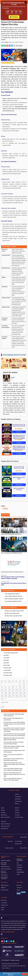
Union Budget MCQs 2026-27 (12, 593)
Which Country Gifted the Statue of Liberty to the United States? (13, 779)
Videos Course (4, 905)
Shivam (4, 42)
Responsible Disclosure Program (10, 963)
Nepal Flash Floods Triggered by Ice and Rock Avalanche (14, 751)
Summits (17, 812)
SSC (18, 862)
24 (2, 696)
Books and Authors (5, 817)
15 (20, 690)
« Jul (2, 706)
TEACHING (19, 867)
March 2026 (7, 665)
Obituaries (3, 821)
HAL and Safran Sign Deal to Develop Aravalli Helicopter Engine (13, 743)
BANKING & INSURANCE (20, 859)
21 (17, 693)
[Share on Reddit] (7, 46)
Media (18, 889)
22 (21, 693)
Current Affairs (18, 841)
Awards (3, 810)
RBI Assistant (4, 874)
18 (6, 693)
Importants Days (19, 817)
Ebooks (3, 907)
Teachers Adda (23, 837)
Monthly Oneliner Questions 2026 (13, 615)
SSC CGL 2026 (4, 889)
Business (17, 807)
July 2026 (6, 655)
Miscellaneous (4, 828)
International (18, 796)
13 (13, 690)
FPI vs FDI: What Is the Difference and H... (11, 553)
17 (2, 693)
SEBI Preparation (5, 866)
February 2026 (7, 667)
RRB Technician (5, 885)
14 (17, 690)
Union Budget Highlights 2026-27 (13, 601)
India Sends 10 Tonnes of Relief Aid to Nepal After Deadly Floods (14, 759)
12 (9, 690)
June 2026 (6, 657)
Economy (5, 508)
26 (10, 696)
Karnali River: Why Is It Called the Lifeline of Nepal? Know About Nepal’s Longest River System (14, 730)
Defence (17, 810)
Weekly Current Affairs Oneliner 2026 (14, 610)
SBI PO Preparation (6, 860)
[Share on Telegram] (5, 46)
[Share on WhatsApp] (2, 46)
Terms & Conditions (19, 965)
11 (5, 690)
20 (13, 693)
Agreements (4, 814)
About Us (19, 885)
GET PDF (24, 974)
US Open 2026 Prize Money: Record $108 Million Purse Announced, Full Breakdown (14, 734)
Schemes (3, 812)
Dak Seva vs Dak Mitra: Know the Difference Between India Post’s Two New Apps (14, 774)
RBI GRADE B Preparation (4, 878)
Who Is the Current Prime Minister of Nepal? (13, 755)
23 (24, 693)
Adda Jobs (10, 841)
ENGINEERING (20, 872)
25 (6, 696)
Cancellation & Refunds (7, 965)
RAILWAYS (19, 865)
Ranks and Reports (5, 823)
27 (13, 696)
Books (2, 909)
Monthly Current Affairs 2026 (12, 613)
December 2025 (8, 672)
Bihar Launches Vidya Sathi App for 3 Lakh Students (13, 719)
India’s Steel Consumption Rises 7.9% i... (11, 534)
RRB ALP (3, 887)
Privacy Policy (5, 968)
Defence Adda (18, 843)
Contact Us (19, 887)
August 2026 (11, 652)
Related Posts (5, 514)
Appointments (18, 801)
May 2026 (6, 660)
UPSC (18, 874)
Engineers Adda (9, 848)
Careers (21, 893)
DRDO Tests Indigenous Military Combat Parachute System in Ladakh (14, 747)
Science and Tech (5, 826)
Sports (2, 807)
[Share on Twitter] (12, 46)
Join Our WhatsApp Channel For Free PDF (14, 354)
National (17, 794)
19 (9, 693)
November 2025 (8, 675)
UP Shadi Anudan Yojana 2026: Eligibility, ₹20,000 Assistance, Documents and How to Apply (14, 724)
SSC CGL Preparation (4, 872)
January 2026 (7, 670)
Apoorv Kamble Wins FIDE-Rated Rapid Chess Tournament (14, 714)
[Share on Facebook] (10, 46)
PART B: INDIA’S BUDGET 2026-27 (14, 598)
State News (18, 798)
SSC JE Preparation (6, 868)
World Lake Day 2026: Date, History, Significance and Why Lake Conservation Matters (14, 764)
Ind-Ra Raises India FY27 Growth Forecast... (12, 572)
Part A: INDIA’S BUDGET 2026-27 (13, 596)
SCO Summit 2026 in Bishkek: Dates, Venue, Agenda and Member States (13, 769)
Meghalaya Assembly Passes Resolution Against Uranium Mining (14, 738)
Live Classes (4, 902)
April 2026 (6, 662)
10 (2, 690)
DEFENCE (19, 869)
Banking (17, 803)
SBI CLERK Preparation (4, 863)
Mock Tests (3, 900)
